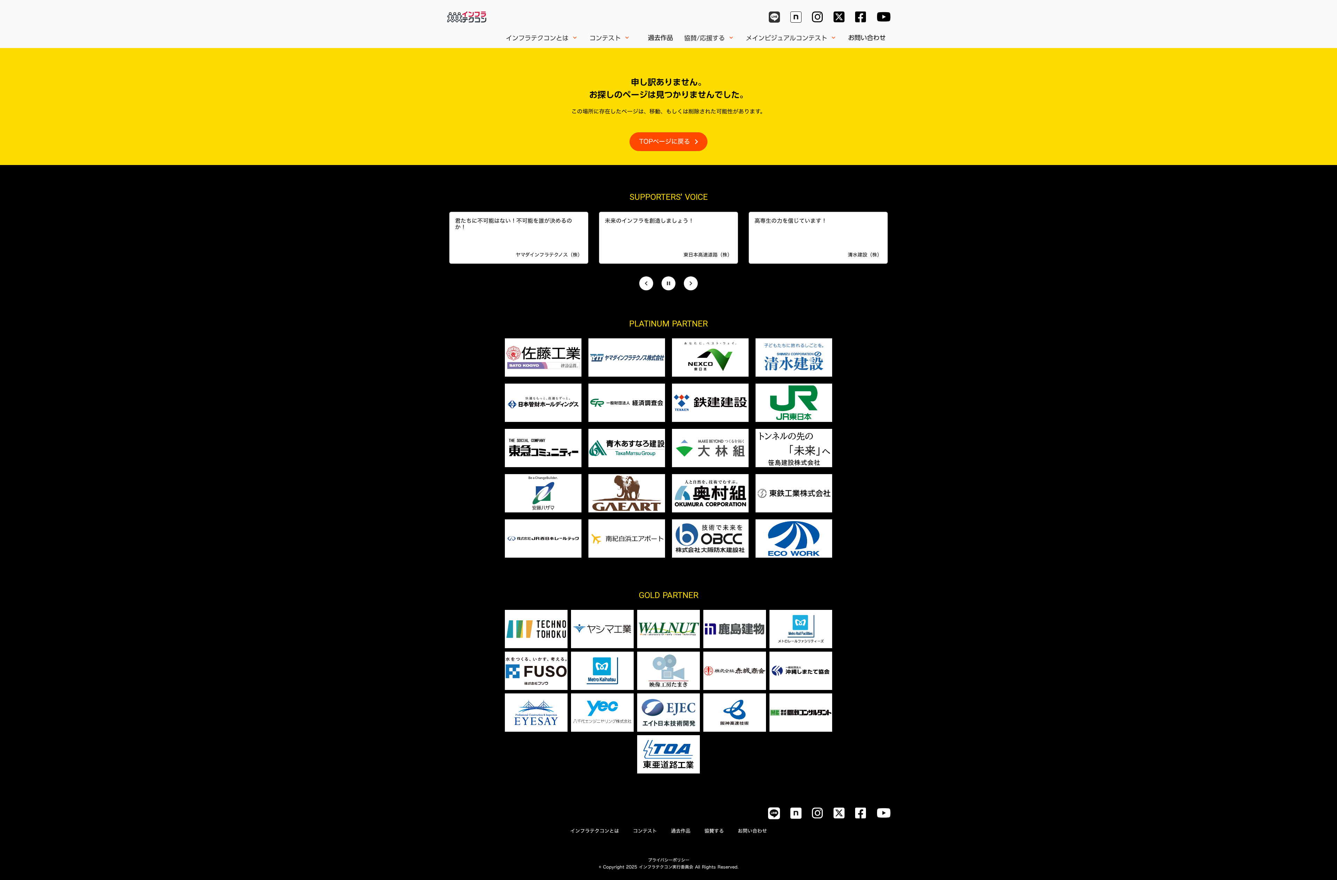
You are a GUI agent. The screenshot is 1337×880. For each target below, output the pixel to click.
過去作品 (660, 37)
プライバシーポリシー (668, 860)
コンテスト (645, 830)
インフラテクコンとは (594, 830)
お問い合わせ (867, 37)
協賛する (714, 830)
